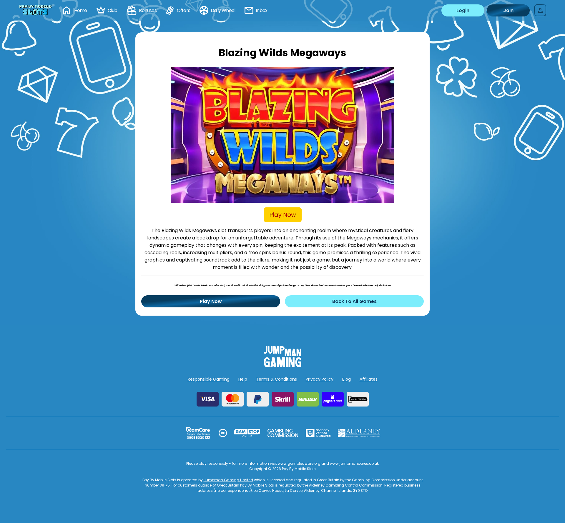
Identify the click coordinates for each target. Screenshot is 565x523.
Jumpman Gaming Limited (228, 479)
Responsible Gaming (209, 379)
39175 (165, 485)
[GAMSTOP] (247, 433)
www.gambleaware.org (299, 463)
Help (242, 379)
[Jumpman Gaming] (282, 365)
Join (508, 10)
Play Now (211, 301)
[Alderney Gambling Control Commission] (359, 433)
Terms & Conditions (276, 379)
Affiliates (369, 379)
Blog (346, 379)
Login (462, 10)
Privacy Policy (319, 379)
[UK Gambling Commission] (282, 433)
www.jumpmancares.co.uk (354, 463)
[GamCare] (198, 433)
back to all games (354, 301)
